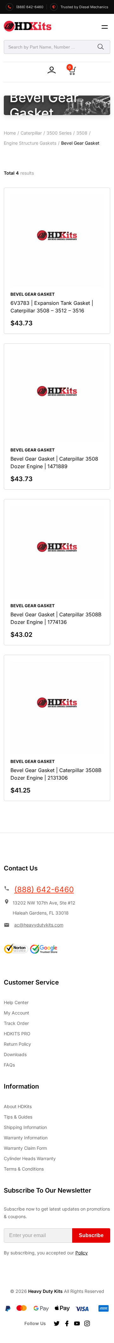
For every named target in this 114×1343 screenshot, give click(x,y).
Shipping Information (25, 1127)
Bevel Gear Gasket (32, 294)
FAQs (9, 1064)
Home (10, 133)
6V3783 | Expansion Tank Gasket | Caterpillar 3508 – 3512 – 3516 (51, 307)
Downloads (15, 1054)
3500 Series (59, 133)
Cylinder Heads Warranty (30, 1158)
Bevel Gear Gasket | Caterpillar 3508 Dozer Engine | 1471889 (54, 462)
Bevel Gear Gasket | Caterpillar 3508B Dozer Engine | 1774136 (55, 618)
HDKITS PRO (17, 1033)
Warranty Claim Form (25, 1148)
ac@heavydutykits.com (38, 924)
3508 (81, 133)
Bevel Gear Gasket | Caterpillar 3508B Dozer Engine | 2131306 (55, 774)
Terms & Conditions (24, 1168)
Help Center (16, 1002)
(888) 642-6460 (44, 889)
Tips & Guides (18, 1116)
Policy (81, 1252)
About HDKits (18, 1106)
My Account (16, 1012)
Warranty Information (26, 1137)
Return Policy (17, 1044)
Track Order (16, 1023)
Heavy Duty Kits (45, 1291)
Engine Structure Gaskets (30, 143)
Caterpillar (31, 133)
